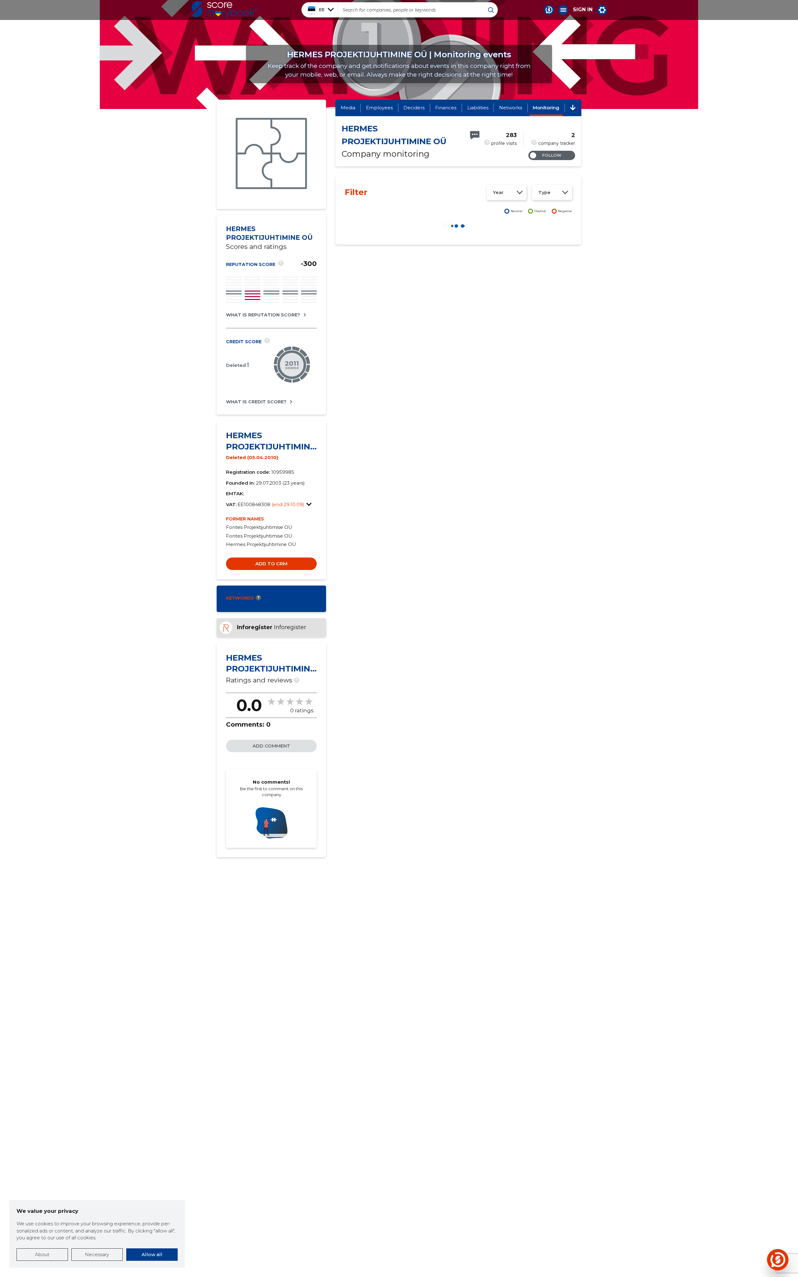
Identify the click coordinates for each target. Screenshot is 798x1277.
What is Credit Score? (256, 402)
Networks (510, 108)
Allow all (152, 1254)
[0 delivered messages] (474, 135)
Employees (379, 108)
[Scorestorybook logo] (224, 9)
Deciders (414, 108)
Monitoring (546, 108)
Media (348, 108)
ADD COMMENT (271, 746)
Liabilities (477, 108)
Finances (445, 108)
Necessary (97, 1254)
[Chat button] (549, 10)
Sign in (583, 9)
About (42, 1254)
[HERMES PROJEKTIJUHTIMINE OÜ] (271, 154)
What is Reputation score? (263, 315)
